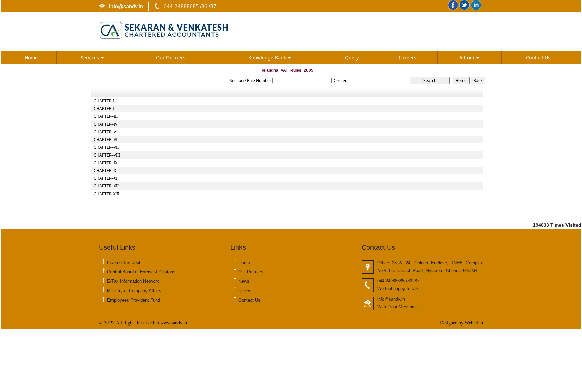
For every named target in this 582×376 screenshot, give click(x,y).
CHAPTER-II (105, 108)
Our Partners (170, 57)
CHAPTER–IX (105, 163)
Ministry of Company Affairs (134, 290)
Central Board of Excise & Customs (142, 271)
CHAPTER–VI (105, 139)
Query (352, 57)
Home (31, 57)
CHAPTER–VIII (107, 155)
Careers (407, 57)
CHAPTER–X (105, 170)
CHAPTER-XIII (106, 194)
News (243, 281)
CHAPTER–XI (105, 178)
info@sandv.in (125, 6)
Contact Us (538, 57)
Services (90, 57)
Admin (467, 57)
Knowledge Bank (267, 57)
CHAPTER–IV (105, 124)
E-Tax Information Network (133, 281)
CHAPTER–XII (106, 186)
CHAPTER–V (105, 132)
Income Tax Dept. (124, 262)
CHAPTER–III (106, 116)
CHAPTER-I (104, 101)
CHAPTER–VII (106, 147)
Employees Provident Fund (133, 300)
